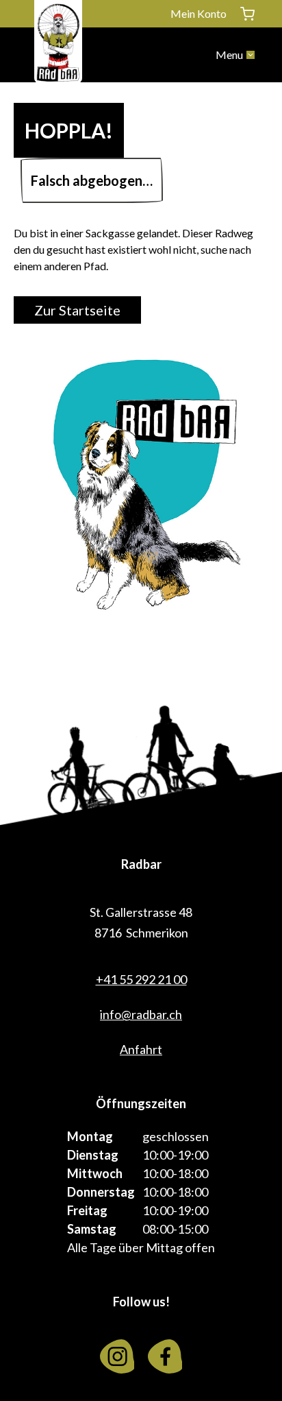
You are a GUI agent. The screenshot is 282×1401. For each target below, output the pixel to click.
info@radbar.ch (141, 1014)
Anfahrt (141, 1049)
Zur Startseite (77, 310)
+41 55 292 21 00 (141, 979)
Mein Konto (198, 13)
